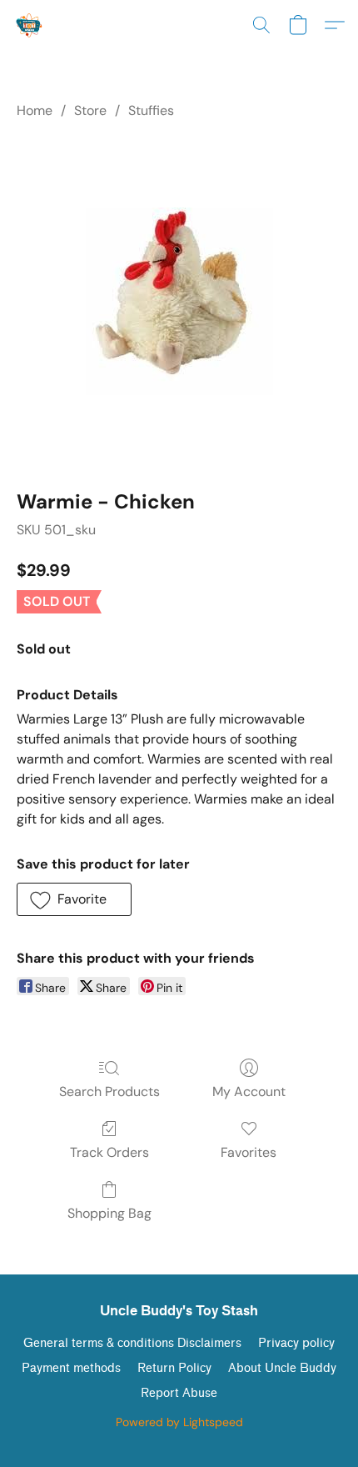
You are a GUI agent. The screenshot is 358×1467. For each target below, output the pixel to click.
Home (34, 110)
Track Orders (109, 1152)
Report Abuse (179, 1393)
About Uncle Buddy (282, 1368)
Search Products (109, 1091)
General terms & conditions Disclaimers (132, 1343)
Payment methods (71, 1368)
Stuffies (151, 110)
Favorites (248, 1152)
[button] (30, 25)
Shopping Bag (109, 1213)
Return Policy (174, 1368)
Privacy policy (296, 1343)
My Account (249, 1091)
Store (90, 110)
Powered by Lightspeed (179, 1421)
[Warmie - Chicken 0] (179, 301)
